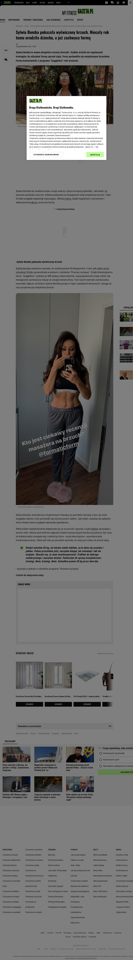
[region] (66, 128)
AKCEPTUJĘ (95, 155)
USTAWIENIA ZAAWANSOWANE (46, 155)
